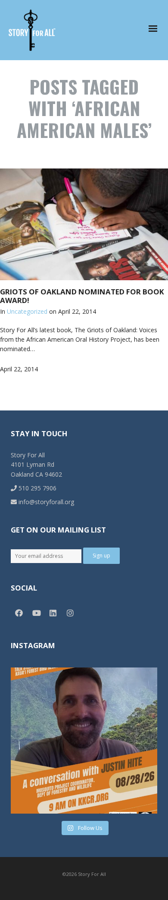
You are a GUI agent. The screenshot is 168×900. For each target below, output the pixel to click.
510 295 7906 (36, 488)
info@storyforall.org (45, 502)
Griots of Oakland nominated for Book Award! (82, 296)
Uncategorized (27, 311)
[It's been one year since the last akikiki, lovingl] (84, 740)
